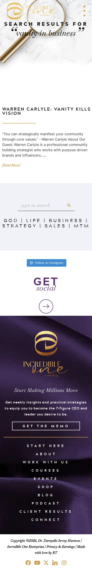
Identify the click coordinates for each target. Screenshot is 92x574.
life (33, 220)
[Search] (69, 205)
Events (46, 478)
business (66, 220)
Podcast (46, 503)
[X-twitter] (46, 562)
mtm (82, 225)
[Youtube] (37, 562)
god (11, 220)
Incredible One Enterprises (25, 546)
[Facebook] (28, 562)
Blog (46, 495)
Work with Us (46, 462)
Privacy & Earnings (60, 546)
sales (55, 225)
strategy (19, 225)
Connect (46, 519)
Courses (46, 470)
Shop (46, 487)
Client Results (46, 511)
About (46, 454)
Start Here (46, 445)
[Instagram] (64, 562)
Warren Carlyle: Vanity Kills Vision (46, 111)
